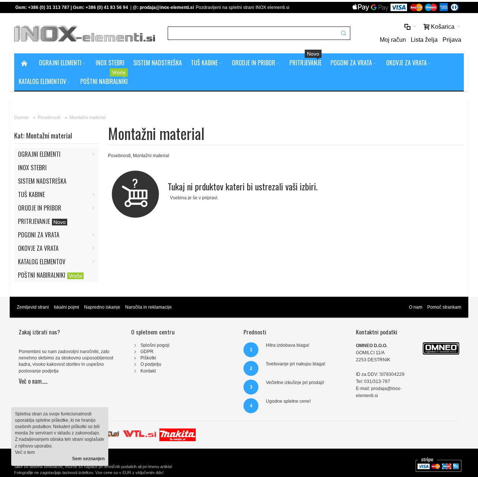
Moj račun (393, 40)
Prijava (452, 40)
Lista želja (424, 40)
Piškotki (148, 358)
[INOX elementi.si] (84, 33)
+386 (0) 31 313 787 (48, 7)
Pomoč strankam (444, 307)
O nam (415, 307)
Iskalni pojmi (66, 307)
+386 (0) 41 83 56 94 (107, 7)
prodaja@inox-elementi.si (167, 7)
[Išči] (343, 33)
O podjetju (150, 364)
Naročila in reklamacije (148, 307)
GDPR (146, 351)
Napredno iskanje (102, 307)
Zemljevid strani (33, 307)
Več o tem (25, 452)
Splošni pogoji (155, 345)
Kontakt (148, 371)
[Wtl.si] (139, 431)
